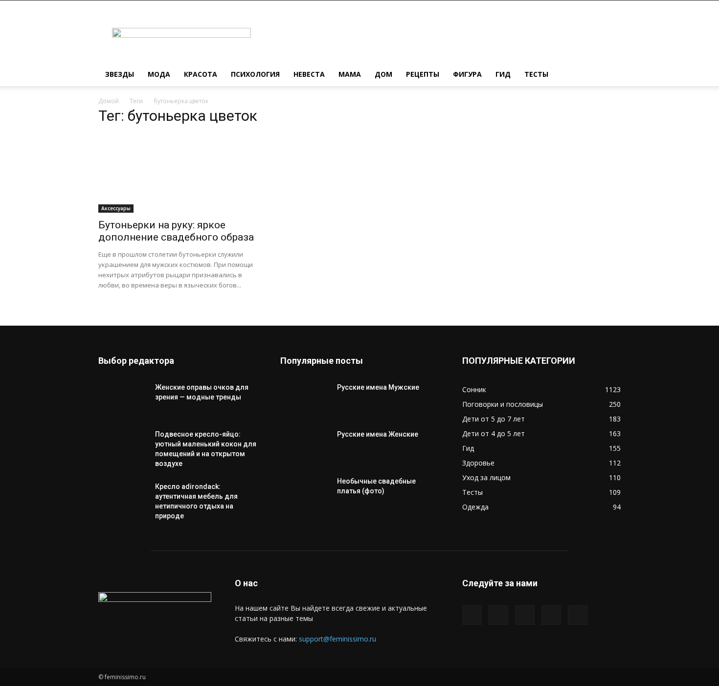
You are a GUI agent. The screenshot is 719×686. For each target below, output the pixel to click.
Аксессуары (116, 208)
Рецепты (422, 74)
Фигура (467, 74)
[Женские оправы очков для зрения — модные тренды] (122, 399)
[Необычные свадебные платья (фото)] (304, 493)
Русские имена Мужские (378, 387)
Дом (383, 74)
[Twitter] (498, 615)
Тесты (536, 74)
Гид (503, 74)
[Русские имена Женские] (304, 446)
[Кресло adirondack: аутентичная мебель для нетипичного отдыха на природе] (122, 499)
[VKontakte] (551, 615)
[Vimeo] (525, 615)
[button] (609, 75)
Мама (349, 74)
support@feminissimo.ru (337, 638)
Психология (255, 74)
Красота (200, 74)
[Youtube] (577, 615)
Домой (108, 101)
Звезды (119, 74)
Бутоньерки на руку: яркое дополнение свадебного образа (176, 231)
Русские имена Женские (377, 434)
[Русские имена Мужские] (304, 399)
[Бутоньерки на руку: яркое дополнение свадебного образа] (177, 173)
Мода (159, 74)
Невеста (309, 74)
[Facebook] (472, 615)
